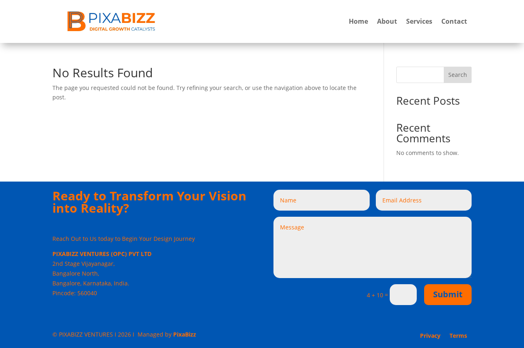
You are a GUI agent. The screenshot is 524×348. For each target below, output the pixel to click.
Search (457, 75)
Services (419, 21)
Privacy (430, 336)
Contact (454, 21)
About (387, 21)
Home (358, 21)
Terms (458, 336)
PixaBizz (184, 334)
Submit (448, 294)
